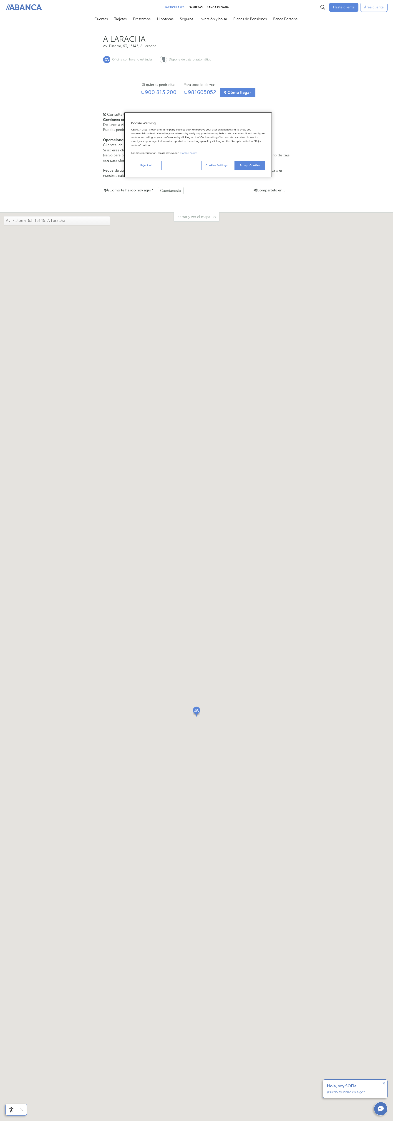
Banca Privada (218, 7)
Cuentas (101, 19)
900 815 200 (160, 92)
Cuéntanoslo (170, 190)
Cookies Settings (216, 165)
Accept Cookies (250, 165)
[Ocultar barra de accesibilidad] (22, 1110)
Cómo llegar (238, 92)
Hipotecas (165, 19)
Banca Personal (285, 19)
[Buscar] (322, 7)
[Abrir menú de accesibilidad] (11, 1109)
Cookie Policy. (188, 153)
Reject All (146, 165)
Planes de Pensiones (250, 19)
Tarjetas (120, 19)
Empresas (196, 7)
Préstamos (142, 19)
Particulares (174, 7)
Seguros (186, 19)
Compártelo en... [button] (271, 190)
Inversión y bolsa (213, 19)
